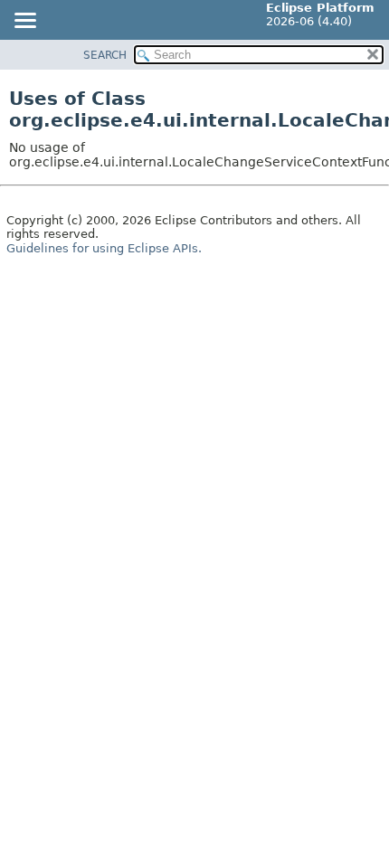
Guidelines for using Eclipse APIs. (104, 248)
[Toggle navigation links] (24, 21)
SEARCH (105, 55)
